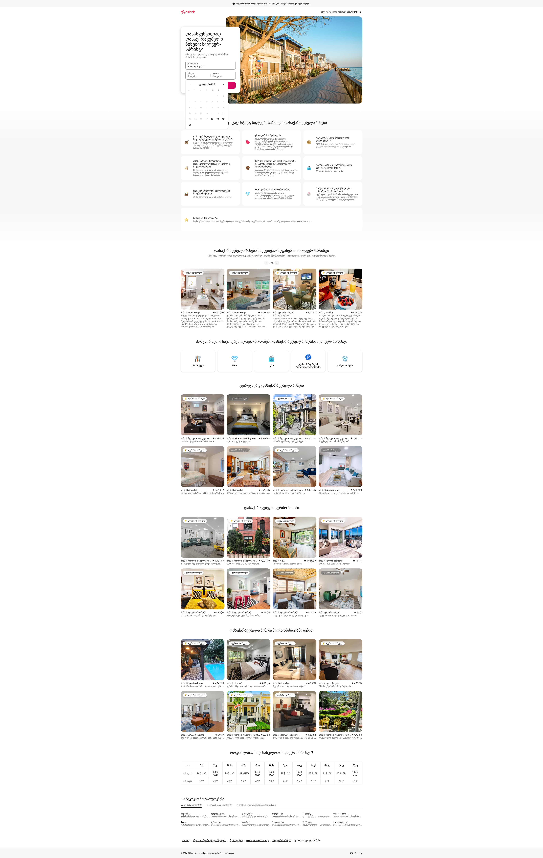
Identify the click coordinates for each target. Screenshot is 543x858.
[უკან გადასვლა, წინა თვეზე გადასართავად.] (190, 84)
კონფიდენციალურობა (211, 853)
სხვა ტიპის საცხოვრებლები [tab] (219, 805)
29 (218, 119)
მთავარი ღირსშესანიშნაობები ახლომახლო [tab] (257, 805)
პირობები (229, 853)
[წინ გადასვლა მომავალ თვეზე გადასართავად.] (223, 84)
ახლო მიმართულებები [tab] (191, 805)
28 (212, 119)
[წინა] (266, 263)
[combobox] (210, 66)
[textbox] (198, 76)
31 (190, 125)
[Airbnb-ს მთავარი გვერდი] (188, 11)
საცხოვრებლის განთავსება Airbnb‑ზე (341, 11)
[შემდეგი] (277, 263)
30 (223, 119)
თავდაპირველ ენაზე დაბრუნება (295, 3)
